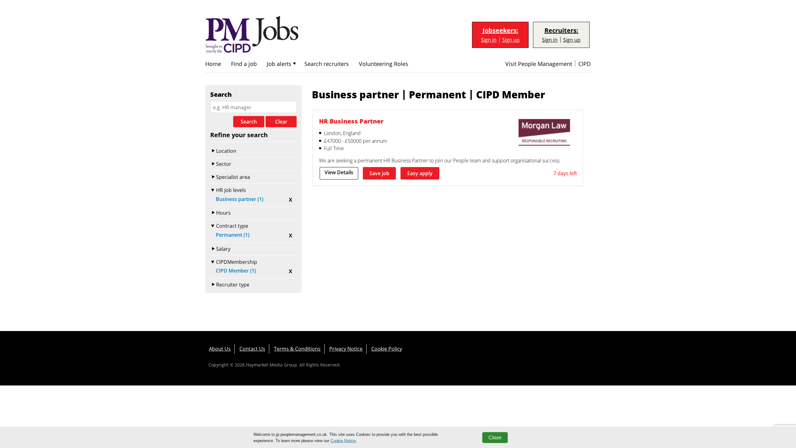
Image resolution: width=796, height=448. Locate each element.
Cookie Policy (386, 348)
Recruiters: (561, 30)
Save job (379, 173)
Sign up (511, 40)
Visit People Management (538, 64)
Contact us (252, 348)
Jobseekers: (500, 30)
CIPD (584, 64)
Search (249, 121)
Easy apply (420, 173)
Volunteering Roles (383, 64)
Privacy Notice (346, 348)
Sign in (489, 40)
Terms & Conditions (297, 348)
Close (495, 437)
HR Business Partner (351, 121)
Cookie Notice (343, 440)
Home (213, 64)
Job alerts (279, 64)
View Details (339, 172)
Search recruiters (326, 64)
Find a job (244, 64)
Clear (281, 121)
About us (220, 348)
